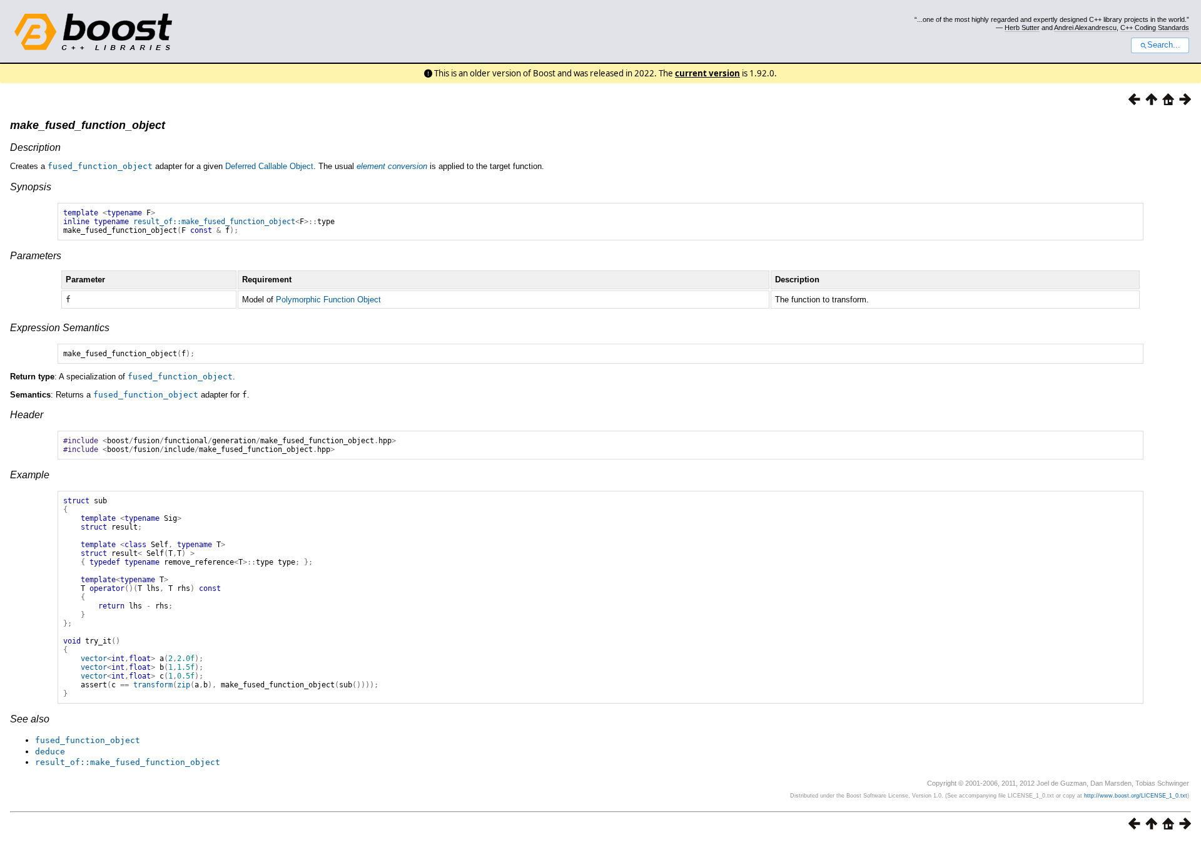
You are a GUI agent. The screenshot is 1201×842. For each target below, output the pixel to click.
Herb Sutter (1022, 27)
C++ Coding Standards (1154, 27)
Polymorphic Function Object (328, 299)
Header (26, 414)
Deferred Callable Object (269, 166)
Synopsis (30, 187)
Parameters (35, 255)
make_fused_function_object (87, 125)
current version (707, 73)
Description (35, 147)
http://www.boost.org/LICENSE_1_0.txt (1135, 796)
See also (29, 719)
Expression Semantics (59, 327)
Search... (1163, 45)
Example (29, 475)
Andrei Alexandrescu (1085, 27)
